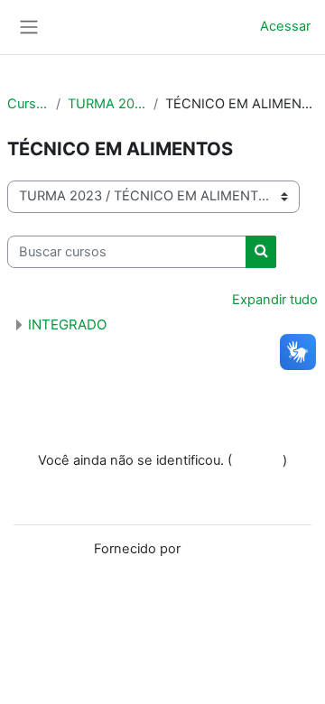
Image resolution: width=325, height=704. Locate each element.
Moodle (207, 549)
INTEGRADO (67, 324)
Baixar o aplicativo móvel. (163, 499)
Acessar (285, 26)
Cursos (28, 104)
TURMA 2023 (106, 104)
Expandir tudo (275, 300)
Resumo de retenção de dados (163, 480)
